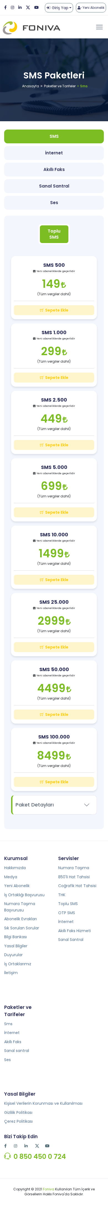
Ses (7, 1059)
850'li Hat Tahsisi (74, 877)
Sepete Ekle (56, 310)
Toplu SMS (68, 903)
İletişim (11, 972)
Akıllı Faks (12, 1042)
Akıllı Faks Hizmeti (74, 931)
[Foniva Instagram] (12, 7)
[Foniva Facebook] (5, 7)
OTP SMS (66, 913)
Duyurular (13, 955)
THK (61, 895)
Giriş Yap (60, 7)
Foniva (48, 1189)
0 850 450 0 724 (40, 1156)
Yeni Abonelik (93, 7)
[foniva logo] (34, 26)
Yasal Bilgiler (15, 946)
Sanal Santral (70, 939)
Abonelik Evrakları (20, 919)
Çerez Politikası (18, 1121)
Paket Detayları (35, 804)
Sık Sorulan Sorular (21, 928)
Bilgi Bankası (15, 937)
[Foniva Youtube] (48, 1146)
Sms (8, 1024)
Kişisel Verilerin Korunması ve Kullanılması (43, 1103)
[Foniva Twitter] (28, 7)
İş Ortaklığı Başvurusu (24, 895)
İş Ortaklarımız (17, 964)
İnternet (66, 921)
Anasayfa (30, 86)
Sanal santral (16, 1050)
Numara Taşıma (73, 868)
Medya (10, 877)
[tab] (54, 234)
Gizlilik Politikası (18, 1112)
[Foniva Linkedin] (20, 7)
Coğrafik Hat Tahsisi (77, 885)
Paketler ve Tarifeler (60, 86)
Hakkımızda (15, 868)
